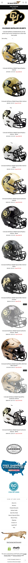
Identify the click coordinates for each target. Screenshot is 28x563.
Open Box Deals (14, 512)
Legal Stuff (14, 525)
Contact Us (14, 522)
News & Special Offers (14, 515)
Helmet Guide (14, 510)
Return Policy (14, 517)
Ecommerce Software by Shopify (14, 561)
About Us (14, 503)
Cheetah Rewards (14, 508)
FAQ (14, 527)
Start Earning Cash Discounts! (14, 542)
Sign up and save (13, 499)
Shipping (14, 520)
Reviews (14, 505)
